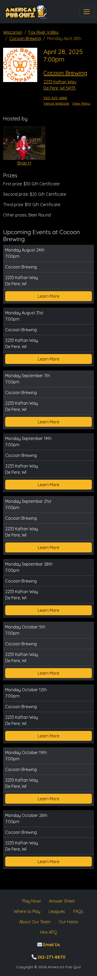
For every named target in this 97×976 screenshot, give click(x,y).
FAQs (78, 911)
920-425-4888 (55, 98)
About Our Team (34, 921)
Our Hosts (68, 921)
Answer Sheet (62, 901)
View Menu (81, 103)
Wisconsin (12, 32)
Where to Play (27, 911)
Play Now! (31, 901)
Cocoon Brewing (25, 38)
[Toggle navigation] (86, 11)
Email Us (51, 944)
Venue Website (56, 103)
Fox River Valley (43, 32)
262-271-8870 (50, 957)
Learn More (48, 296)
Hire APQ (48, 932)
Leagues (57, 911)
